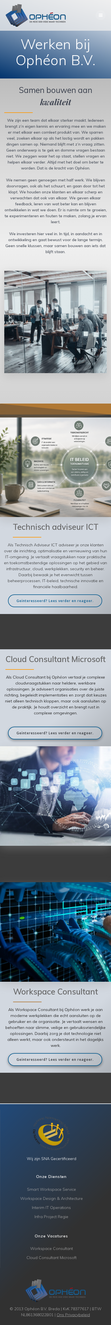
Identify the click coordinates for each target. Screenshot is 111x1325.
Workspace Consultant (51, 1248)
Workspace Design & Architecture (51, 1198)
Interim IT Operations (51, 1207)
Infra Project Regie (51, 1216)
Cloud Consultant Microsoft (51, 1257)
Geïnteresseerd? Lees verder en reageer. (55, 600)
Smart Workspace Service (51, 1189)
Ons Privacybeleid (73, 1314)
